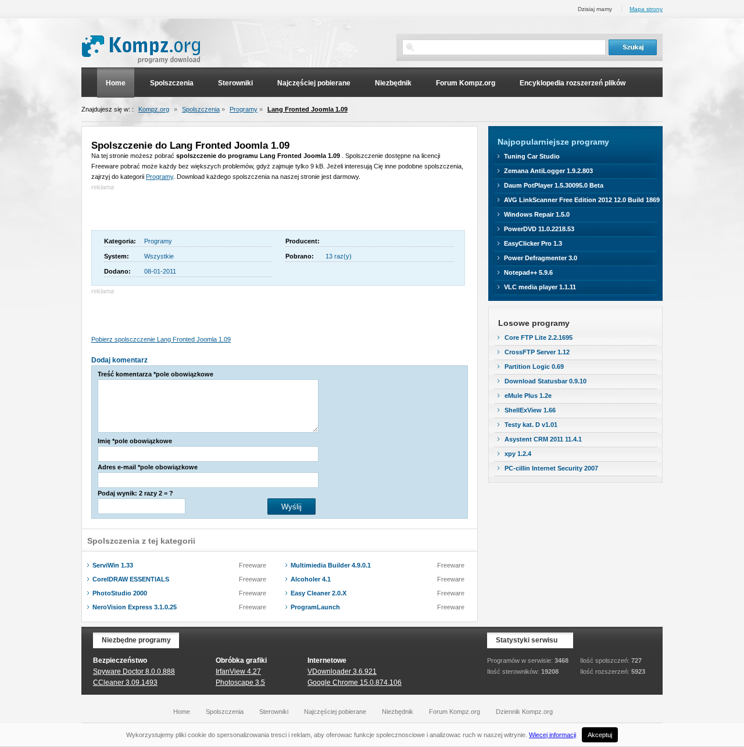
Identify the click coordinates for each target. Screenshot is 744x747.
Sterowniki (235, 83)
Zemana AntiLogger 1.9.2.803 (548, 170)
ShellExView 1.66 (530, 410)
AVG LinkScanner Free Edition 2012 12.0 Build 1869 (582, 199)
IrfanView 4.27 (238, 671)
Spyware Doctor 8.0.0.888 (134, 671)
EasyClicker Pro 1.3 (533, 243)
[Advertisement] (227, 209)
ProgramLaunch (315, 607)
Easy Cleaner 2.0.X (318, 593)
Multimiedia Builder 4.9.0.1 (331, 565)
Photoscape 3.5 (240, 682)
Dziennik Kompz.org (524, 711)
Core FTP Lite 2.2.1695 (539, 337)
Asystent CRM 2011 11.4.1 (543, 439)
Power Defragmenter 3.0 (540, 257)
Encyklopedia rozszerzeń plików (572, 83)
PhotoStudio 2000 (119, 593)
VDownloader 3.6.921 (342, 671)
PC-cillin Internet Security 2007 (551, 468)
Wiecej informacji (552, 734)
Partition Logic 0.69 (534, 366)
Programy (243, 109)
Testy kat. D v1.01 (531, 424)
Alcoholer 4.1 (311, 579)
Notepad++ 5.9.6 (528, 272)
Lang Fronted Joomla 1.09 (307, 109)
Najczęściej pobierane (313, 83)
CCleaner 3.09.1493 (125, 682)
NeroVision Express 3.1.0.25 (134, 607)
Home (116, 83)
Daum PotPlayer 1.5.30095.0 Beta (553, 185)
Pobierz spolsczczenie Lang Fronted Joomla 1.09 (161, 339)
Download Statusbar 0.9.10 (545, 381)
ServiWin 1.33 (112, 565)
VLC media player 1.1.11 (540, 286)
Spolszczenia (172, 83)
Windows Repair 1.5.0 (537, 214)
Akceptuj (600, 734)
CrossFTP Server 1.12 (537, 352)
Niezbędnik (393, 83)
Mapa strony (646, 9)
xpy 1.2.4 (518, 453)
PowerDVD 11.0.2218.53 (539, 228)
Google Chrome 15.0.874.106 (354, 682)
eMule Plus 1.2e (528, 395)
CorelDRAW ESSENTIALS (130, 579)
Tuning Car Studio (532, 156)
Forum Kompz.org (465, 83)
